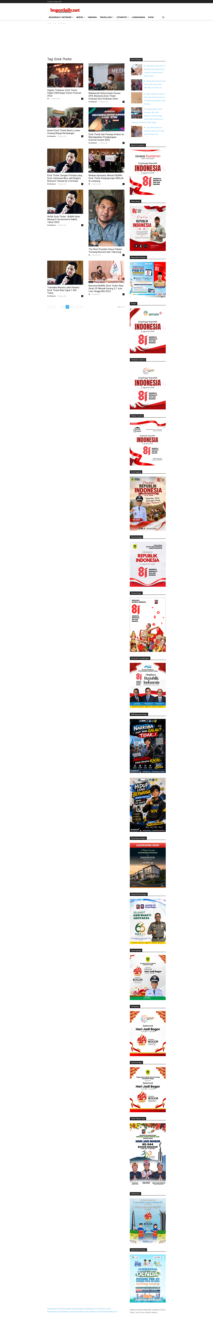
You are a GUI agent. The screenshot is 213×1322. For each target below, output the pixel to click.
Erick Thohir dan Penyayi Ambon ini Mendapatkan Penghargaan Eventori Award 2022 (106, 137)
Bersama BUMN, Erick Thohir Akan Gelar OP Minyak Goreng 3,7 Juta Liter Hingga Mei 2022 (106, 288)
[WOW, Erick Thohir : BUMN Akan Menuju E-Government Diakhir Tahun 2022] (65, 202)
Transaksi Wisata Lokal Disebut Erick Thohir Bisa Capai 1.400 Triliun (63, 290)
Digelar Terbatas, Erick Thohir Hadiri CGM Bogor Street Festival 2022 (64, 93)
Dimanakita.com (80, 1312)
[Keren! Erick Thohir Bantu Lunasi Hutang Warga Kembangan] (65, 117)
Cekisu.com (105, 1309)
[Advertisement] (106, 41)
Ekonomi (50, 171)
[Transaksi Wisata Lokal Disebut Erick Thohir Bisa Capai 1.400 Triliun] (65, 273)
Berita (91, 245)
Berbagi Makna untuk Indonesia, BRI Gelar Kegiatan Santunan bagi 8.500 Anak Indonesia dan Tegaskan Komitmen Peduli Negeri (147, 115)
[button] (163, 17)
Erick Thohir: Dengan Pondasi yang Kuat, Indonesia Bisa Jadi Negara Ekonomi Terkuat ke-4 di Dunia (64, 178)
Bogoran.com (94, 1309)
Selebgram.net (81, 1309)
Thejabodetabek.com (109, 1312)
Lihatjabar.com (94, 1312)
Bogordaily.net (53, 1309)
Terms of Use (139, 1312)
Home (49, 23)
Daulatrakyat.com (54, 1312)
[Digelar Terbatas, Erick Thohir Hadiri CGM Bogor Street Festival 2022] (65, 75)
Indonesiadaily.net (67, 1309)
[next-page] (81, 307)
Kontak (148, 1312)
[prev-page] (49, 307)
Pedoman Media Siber (143, 1310)
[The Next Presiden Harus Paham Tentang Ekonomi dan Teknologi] (106, 218)
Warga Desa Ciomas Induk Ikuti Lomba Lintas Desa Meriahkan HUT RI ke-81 (155, 84)
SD (48, 98)
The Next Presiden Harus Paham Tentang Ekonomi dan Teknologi (105, 250)
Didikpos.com (67, 1312)
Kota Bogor (51, 86)
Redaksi (132, 1310)
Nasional (91, 89)
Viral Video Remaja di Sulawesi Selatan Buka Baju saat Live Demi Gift (154, 130)
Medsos (154, 1312)
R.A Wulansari (93, 101)
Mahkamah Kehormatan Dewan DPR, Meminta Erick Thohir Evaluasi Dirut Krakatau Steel (104, 96)
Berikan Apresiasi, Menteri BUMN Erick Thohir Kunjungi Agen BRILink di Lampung (106, 178)
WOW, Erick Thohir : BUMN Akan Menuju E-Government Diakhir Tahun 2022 (63, 219)
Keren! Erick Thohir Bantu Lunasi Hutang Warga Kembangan (63, 132)
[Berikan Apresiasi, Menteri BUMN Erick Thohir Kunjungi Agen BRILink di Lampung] (106, 161)
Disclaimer (156, 1310)
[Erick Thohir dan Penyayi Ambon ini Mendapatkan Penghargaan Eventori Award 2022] (106, 119)
